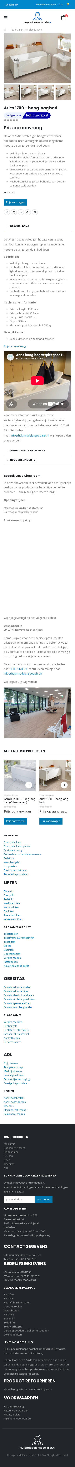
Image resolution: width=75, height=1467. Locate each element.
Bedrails (9, 1298)
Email (35, 212)
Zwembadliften (12, 915)
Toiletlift (8, 899)
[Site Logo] (37, 17)
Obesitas (9, 1164)
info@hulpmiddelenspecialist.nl (30, 435)
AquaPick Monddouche (16, 966)
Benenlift (8, 891)
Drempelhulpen (12, 842)
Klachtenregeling (14, 1406)
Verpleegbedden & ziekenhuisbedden (26, 1330)
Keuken (8, 1156)
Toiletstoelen (11, 933)
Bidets (7, 945)
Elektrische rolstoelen (15, 870)
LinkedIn (21, 212)
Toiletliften (9, 941)
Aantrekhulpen (12, 1038)
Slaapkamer (11, 1152)
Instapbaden (11, 961)
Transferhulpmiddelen (16, 874)
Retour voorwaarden (16, 1410)
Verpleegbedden (13, 1022)
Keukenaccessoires (14, 1114)
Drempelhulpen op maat (17, 846)
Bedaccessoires (12, 1042)
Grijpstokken (11, 1063)
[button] (7, 18)
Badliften (9, 911)
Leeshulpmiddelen (14, 1075)
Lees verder (28, 785)
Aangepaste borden (15, 1102)
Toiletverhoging (13, 1326)
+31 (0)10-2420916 (26, 1259)
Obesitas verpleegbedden (18, 1007)
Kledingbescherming (15, 1110)
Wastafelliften (11, 907)
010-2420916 (19, 669)
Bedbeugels (10, 1026)
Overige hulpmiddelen (16, 1083)
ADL (6, 1168)
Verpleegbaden (11, 795)
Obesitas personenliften (17, 1003)
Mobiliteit (9, 1144)
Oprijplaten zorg (13, 850)
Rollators (9, 858)
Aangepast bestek (13, 1098)
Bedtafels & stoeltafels (16, 1030)
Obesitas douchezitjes (16, 991)
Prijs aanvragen (15, 202)
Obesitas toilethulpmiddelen (19, 999)
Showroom (12, 4)
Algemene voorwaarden (18, 1418)
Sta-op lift (9, 895)
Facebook (7, 212)
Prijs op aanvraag (15, 346)
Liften (7, 1160)
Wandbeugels (11, 862)
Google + (28, 212)
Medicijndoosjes (13, 1071)
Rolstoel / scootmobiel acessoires (22, 854)
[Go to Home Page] (5, 30)
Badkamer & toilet (14, 1148)
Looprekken (10, 866)
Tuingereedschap (13, 1067)
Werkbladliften (12, 903)
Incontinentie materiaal (16, 1034)
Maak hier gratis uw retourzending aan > (28, 1389)
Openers (8, 1106)
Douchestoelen (12, 953)
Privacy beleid (12, 1414)
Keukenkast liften (13, 919)
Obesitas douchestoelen (17, 987)
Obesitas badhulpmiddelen (19, 995)
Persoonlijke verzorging (17, 1079)
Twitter (14, 212)
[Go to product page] (20, 775)
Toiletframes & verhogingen (19, 937)
